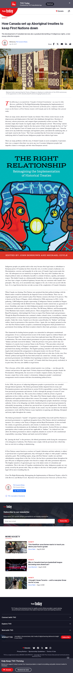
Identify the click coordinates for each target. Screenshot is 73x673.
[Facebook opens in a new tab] (38, 648)
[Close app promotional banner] (69, 3)
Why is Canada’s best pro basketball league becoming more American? (45, 563)
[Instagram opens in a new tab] (50, 648)
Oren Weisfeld (32, 567)
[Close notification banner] (68, 658)
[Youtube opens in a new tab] (46, 648)
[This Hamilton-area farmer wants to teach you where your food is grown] (16, 547)
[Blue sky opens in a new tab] (34, 648)
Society (4, 18)
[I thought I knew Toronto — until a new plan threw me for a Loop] (16, 583)
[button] (36, 604)
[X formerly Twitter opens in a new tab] (42, 648)
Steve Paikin (31, 549)
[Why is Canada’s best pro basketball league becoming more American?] (16, 565)
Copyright (37, 655)
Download (50, 4)
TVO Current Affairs (21, 42)
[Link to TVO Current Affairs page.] (5, 43)
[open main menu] (69, 11)
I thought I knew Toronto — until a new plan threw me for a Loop (47, 581)
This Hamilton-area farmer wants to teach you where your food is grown (46, 546)
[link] (53, 44)
